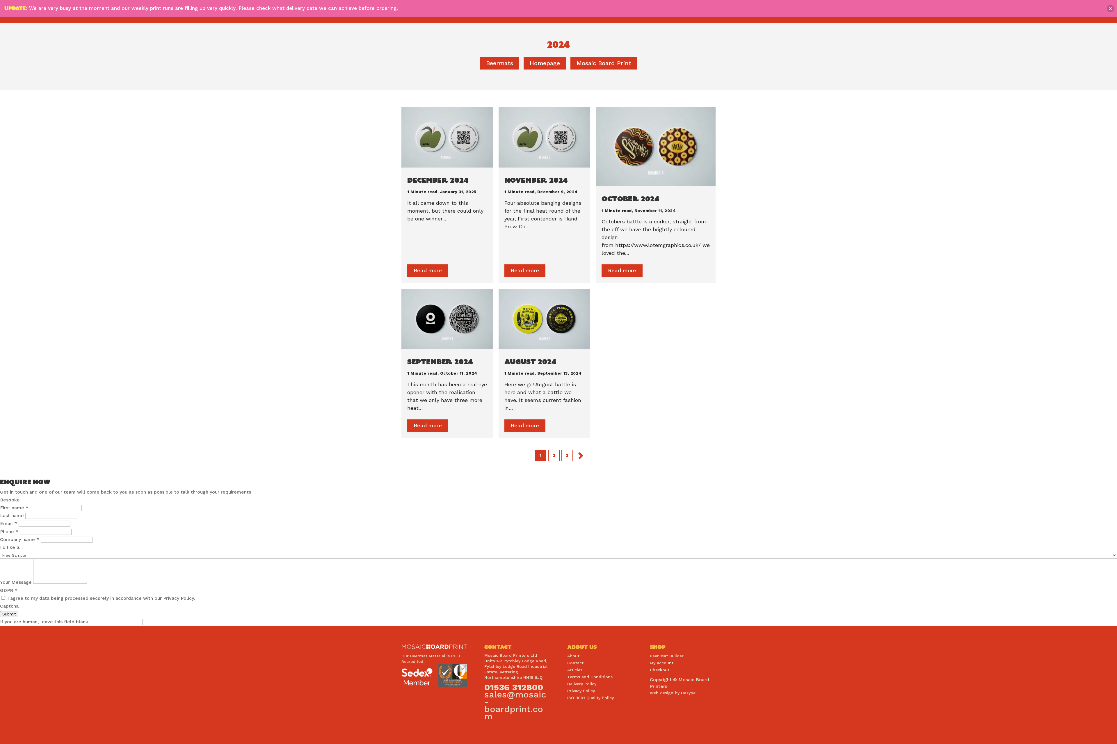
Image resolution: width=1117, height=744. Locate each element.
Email (8, 523)
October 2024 (630, 198)
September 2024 (440, 361)
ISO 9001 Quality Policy (590, 697)
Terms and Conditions (590, 676)
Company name (19, 539)
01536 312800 (513, 687)
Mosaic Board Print (604, 63)
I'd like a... (11, 547)
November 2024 (536, 180)
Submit (9, 614)
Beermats (499, 63)
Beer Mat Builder (667, 656)
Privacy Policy (581, 690)
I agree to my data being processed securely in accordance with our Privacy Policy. (100, 598)
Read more (428, 270)
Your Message (16, 582)
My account (661, 663)
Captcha (9, 606)
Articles (574, 670)
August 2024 (530, 361)
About (573, 656)
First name (14, 507)
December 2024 (438, 180)
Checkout (659, 670)
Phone (9, 531)
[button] (1110, 8)
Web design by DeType (673, 692)
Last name (12, 515)
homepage (545, 63)
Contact (575, 663)
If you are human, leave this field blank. (45, 621)
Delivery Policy (581, 683)
